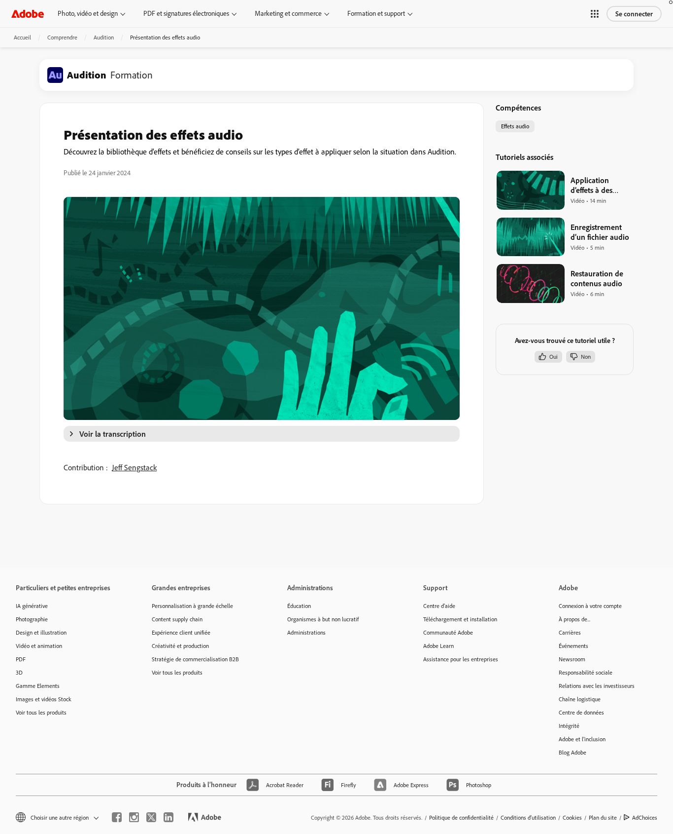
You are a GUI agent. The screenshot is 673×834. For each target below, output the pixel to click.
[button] (595, 14)
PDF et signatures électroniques (186, 13)
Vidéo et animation (39, 645)
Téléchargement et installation (460, 619)
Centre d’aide (439, 605)
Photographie (32, 619)
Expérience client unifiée (181, 632)
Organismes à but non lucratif (323, 619)
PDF (21, 659)
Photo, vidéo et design (88, 13)
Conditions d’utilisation (528, 817)
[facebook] (117, 817)
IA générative (32, 605)
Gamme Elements (38, 685)
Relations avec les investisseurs (597, 685)
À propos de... (574, 619)
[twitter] (151, 817)
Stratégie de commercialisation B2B (195, 659)
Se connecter (634, 13)
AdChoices (644, 817)
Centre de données (581, 712)
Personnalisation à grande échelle (192, 605)
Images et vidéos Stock (43, 699)
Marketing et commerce (288, 13)
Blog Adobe (572, 752)
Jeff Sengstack (134, 467)
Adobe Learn (438, 645)
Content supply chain (177, 619)
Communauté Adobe (448, 632)
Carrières (570, 632)
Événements (573, 645)
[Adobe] (27, 13)
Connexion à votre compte (590, 605)
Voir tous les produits (41, 712)
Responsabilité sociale (585, 672)
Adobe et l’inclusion (582, 739)
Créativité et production (180, 645)
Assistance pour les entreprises (460, 659)
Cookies (572, 817)
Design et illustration (41, 632)
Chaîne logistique (580, 699)
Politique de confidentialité (461, 817)
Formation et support (376, 13)
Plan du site (603, 817)
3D (19, 672)
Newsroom (572, 659)
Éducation (299, 605)
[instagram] (134, 817)
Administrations (306, 632)
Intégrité (569, 725)
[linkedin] (168, 817)
